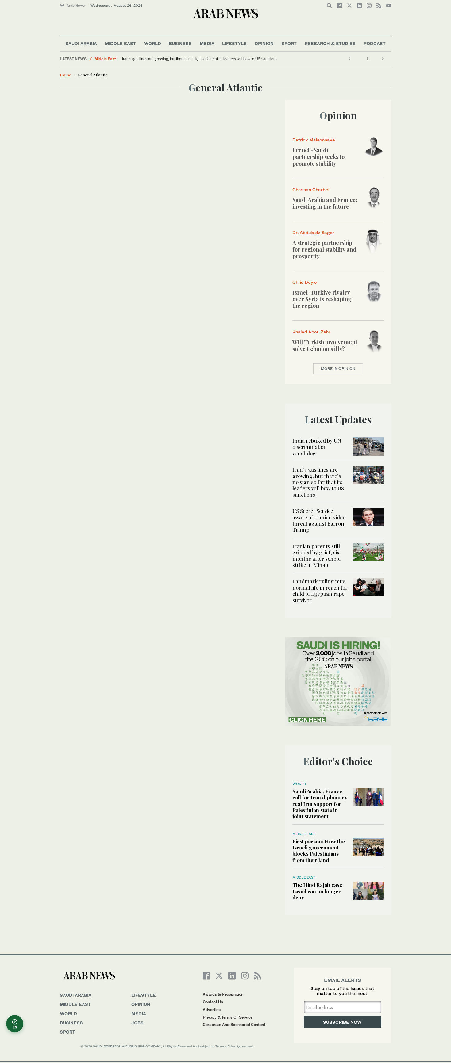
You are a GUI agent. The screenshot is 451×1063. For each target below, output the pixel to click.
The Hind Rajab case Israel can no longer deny (317, 891)
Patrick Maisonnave (313, 139)
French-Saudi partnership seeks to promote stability (318, 156)
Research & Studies (330, 43)
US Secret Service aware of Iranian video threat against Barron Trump (318, 520)
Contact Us (213, 1001)
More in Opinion (338, 368)
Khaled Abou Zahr (311, 331)
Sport (289, 43)
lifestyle (143, 995)
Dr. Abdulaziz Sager (313, 232)
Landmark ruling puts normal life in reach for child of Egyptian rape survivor (320, 590)
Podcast (375, 43)
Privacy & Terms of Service (227, 1017)
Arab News (76, 5)
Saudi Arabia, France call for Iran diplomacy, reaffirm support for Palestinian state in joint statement (320, 804)
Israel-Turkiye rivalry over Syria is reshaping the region (322, 299)
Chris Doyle (304, 282)
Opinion (264, 43)
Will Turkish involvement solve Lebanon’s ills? (324, 345)
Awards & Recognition (223, 994)
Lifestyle (234, 43)
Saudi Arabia (81, 43)
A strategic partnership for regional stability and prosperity (324, 249)
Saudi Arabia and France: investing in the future (324, 203)
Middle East (120, 43)
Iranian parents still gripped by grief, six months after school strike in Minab (316, 555)
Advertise (212, 1009)
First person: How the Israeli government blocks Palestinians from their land (318, 850)
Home (65, 74)
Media (207, 43)
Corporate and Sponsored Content (234, 1024)
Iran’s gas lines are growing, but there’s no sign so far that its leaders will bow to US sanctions (199, 59)
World (152, 43)
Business (180, 43)
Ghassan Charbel (310, 189)
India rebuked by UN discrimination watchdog (316, 446)
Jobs (137, 1022)
